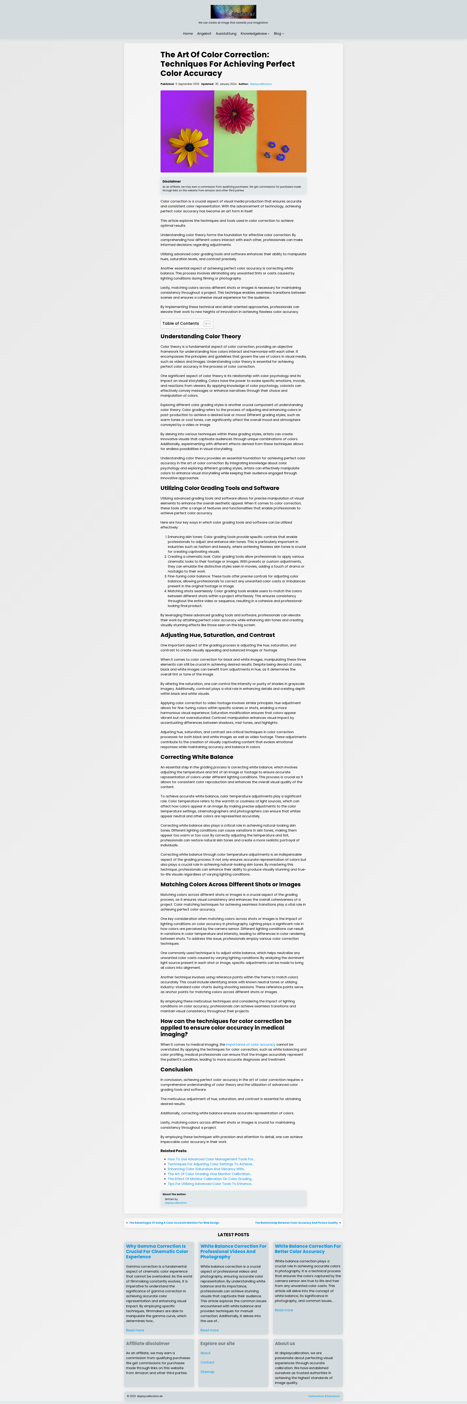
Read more (135, 1330)
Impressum (333, 1396)
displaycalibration (261, 84)
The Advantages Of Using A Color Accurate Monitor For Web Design (174, 1223)
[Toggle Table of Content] (205, 324)
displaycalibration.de (150, 1396)
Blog (277, 33)
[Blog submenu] (283, 33)
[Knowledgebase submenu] (269, 33)
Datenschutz (316, 1396)
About (205, 1353)
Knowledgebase (254, 33)
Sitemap (207, 1371)
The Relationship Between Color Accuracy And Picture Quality (296, 1223)
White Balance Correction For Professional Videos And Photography (233, 1251)
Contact (207, 1362)
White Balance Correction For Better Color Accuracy (308, 1249)
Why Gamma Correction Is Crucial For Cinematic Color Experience (157, 1251)
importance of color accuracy (250, 1044)
